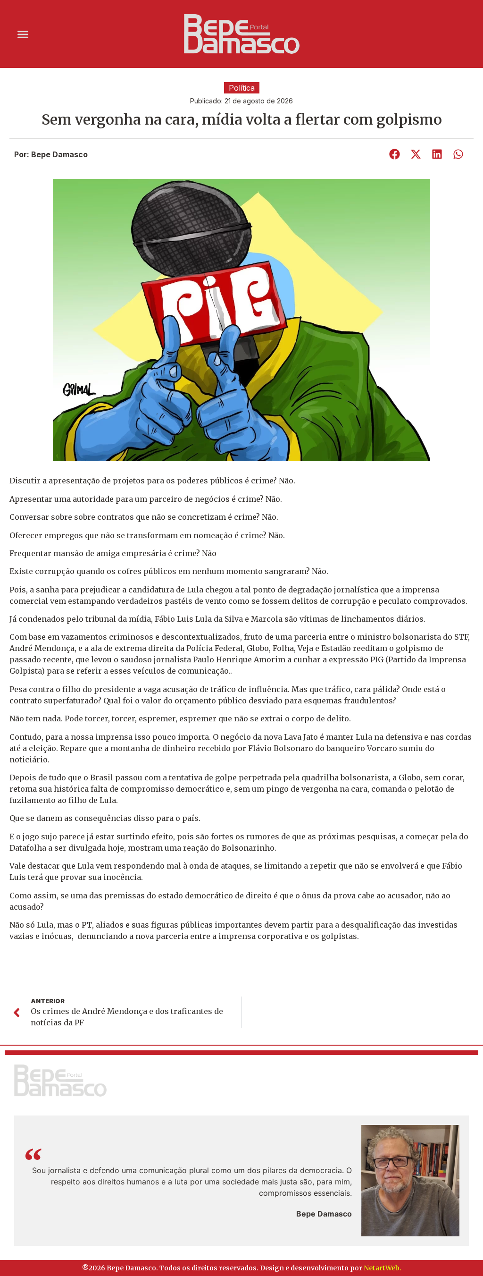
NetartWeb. (382, 1268)
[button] (23, 34)
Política (242, 88)
